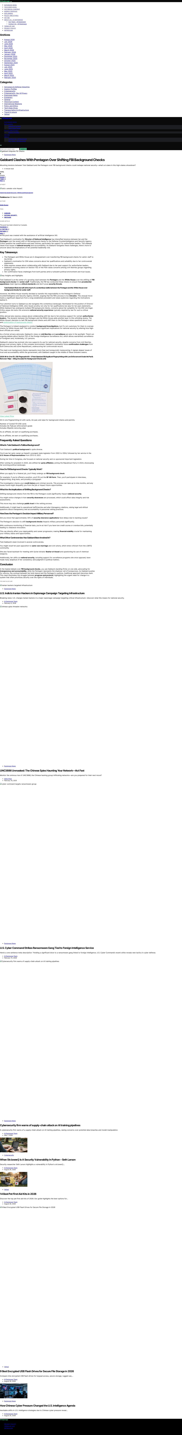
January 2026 (9, 54)
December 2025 (10, 56)
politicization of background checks (17, 322)
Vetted (7, 17)
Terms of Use (9, 26)
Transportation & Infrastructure (16, 110)
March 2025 (9, 75)
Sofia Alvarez (4, 205)
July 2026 (8, 42)
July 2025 (8, 67)
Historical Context (12, 9)
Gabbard (7, 213)
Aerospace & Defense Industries (17, 87)
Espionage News (10, 5)
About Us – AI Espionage (13, 20)
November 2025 (10, 58)
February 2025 (10, 77)
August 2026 (9, 39)
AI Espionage (5, 1)
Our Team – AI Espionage (17, 22)
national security (10, 215)
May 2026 (8, 46)
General (7, 99)
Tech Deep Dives (10, 7)
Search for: (4, 147)
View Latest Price (7, 416)
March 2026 (9, 50)
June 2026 (8, 44)
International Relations (13, 104)
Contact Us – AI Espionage (17, 24)
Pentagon (7, 217)
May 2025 (8, 71)
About (6, 137)
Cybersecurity (9, 91)
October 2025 (9, 61)
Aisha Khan (8, 779)
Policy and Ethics (11, 15)
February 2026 (10, 52)
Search (23, 149)
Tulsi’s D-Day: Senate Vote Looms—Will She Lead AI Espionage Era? (16, 192)
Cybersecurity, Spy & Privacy (15, 93)
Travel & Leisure (10, 112)
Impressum (8, 30)
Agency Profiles (10, 11)
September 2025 (11, 63)
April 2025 (8, 73)
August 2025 (9, 65)
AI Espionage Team (10, 601)
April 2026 (8, 48)
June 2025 (8, 69)
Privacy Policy (10, 28)
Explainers (8, 13)
